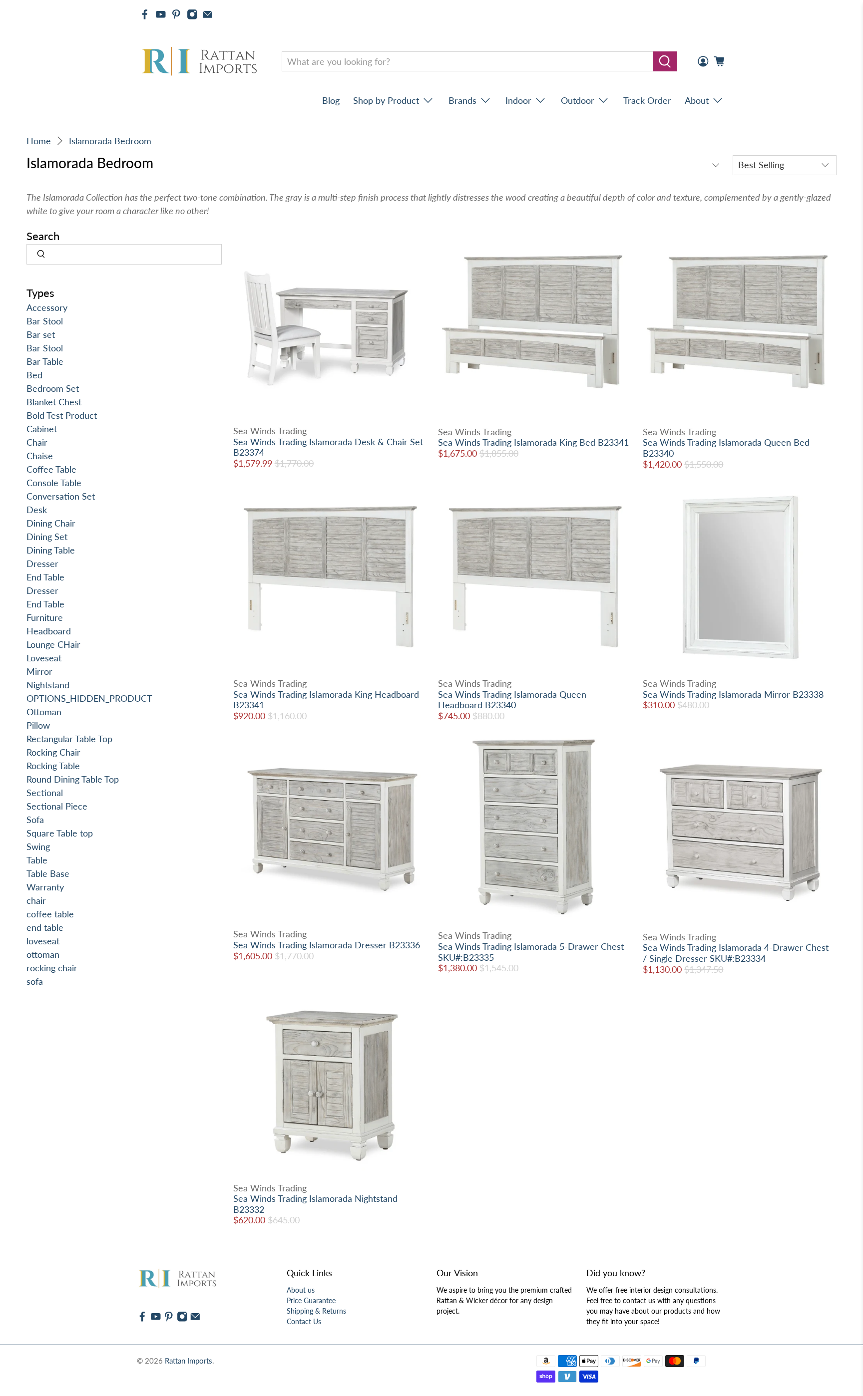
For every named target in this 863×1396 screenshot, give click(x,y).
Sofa (35, 819)
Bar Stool (44, 320)
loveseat (42, 940)
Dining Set (46, 536)
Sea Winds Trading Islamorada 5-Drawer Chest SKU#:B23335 (531, 952)
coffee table (50, 913)
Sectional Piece (56, 806)
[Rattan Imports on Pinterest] (176, 14)
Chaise (39, 455)
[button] (862, 1392)
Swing (38, 846)
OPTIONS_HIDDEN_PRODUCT (89, 698)
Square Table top (59, 833)
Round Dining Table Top (72, 779)
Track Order (647, 100)
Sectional (44, 792)
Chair (36, 442)
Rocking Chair (53, 752)
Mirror (39, 671)
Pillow (38, 725)
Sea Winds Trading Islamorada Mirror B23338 (733, 694)
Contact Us (304, 1321)
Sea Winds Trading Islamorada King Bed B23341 (533, 442)
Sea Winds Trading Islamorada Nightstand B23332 (315, 1204)
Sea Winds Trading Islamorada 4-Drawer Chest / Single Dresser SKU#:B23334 (736, 953)
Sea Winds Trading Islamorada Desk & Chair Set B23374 (328, 447)
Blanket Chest (53, 401)
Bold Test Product (61, 415)
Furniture (44, 617)
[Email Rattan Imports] (207, 14)
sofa (34, 981)
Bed (34, 374)
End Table (45, 576)
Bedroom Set (52, 388)
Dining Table (50, 550)
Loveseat (43, 657)
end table (44, 927)
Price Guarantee (311, 1300)
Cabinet (41, 428)
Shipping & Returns (316, 1311)
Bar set (40, 334)
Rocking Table (53, 765)
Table (36, 859)
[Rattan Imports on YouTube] (160, 14)
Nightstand (47, 684)
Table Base (47, 873)
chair (36, 900)
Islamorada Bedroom (110, 140)
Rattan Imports (188, 1360)
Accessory (46, 307)
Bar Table (44, 361)
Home (38, 140)
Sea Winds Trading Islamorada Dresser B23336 (326, 944)
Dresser (42, 563)
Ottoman (43, 711)
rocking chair (51, 967)
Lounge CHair (53, 644)
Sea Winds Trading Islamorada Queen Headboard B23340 (512, 700)
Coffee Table (51, 469)
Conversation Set (60, 496)
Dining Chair (50, 523)
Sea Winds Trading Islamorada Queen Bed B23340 (726, 448)
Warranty (45, 886)
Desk (36, 509)
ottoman (42, 954)
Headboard (48, 630)
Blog (331, 100)
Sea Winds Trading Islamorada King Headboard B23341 (326, 700)
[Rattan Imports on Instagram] (192, 14)
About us (301, 1290)
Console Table (53, 482)
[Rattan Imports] (201, 61)
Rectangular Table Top (69, 738)
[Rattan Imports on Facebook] (144, 14)
